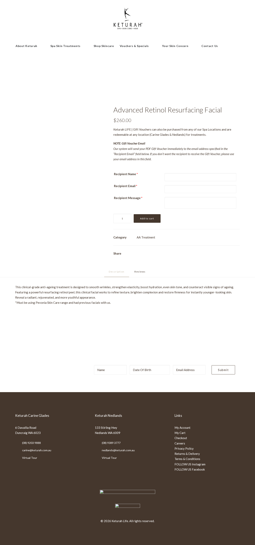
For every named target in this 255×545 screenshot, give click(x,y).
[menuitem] (30, 46)
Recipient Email (125, 186)
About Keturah (26, 46)
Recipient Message (128, 198)
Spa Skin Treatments (65, 46)
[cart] (238, 46)
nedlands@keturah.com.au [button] (118, 450)
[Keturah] (127, 20)
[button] (224, 46)
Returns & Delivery (187, 453)
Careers (180, 443)
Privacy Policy (184, 448)
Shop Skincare (104, 46)
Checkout (181, 438)
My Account (182, 427)
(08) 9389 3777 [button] (111, 442)
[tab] (140, 273)
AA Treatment (146, 237)
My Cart (180, 433)
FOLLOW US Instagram (190, 464)
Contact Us (209, 46)
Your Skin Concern (175, 46)
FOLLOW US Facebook (190, 469)
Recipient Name (126, 174)
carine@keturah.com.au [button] (36, 450)
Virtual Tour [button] (29, 457)
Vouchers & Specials (134, 46)
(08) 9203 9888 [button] (31, 442)
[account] (231, 46)
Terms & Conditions (187, 459)
